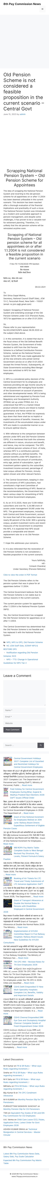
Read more (27, 785)
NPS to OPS (17, 642)
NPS (8, 642)
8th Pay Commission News (22, 4)
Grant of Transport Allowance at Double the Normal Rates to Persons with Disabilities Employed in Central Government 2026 (23, 906)
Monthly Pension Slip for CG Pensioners (21, 1109)
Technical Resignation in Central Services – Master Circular (21, 1132)
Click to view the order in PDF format (20, 575)
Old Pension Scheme (33, 642)
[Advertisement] (24, 39)
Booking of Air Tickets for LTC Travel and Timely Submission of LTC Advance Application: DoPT (29, 881)
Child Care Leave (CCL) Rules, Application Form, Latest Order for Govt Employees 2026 (24, 1122)
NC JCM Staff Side (15, 646)
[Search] (40, 745)
